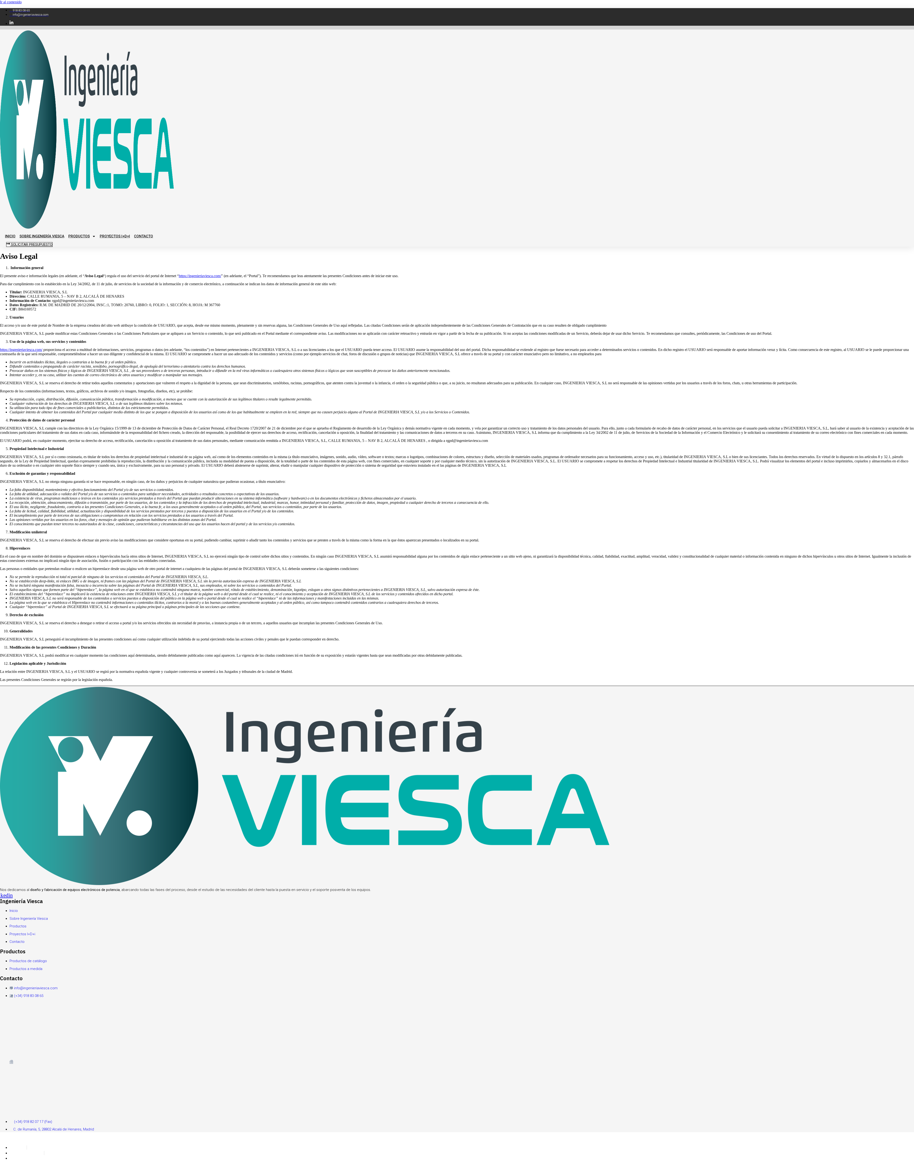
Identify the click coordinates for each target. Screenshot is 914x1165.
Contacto (143, 236)
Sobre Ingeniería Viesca (42, 236)
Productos (79, 236)
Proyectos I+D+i (115, 236)
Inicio (10, 236)
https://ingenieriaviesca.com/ (200, 276)
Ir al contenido (11, 2)
